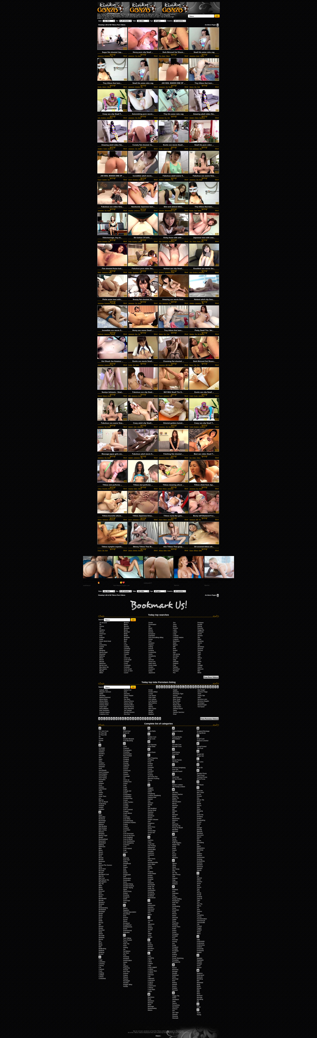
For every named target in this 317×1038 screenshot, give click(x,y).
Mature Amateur (177, 731)
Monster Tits (176, 826)
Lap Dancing (152, 745)
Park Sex (175, 903)
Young (199, 1015)
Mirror (174, 816)
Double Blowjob (128, 739)
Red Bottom (176, 739)
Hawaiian (151, 855)
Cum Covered (128, 809)
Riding (200, 626)
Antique (101, 783)
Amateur (103, 118)
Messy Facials (177, 760)
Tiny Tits (199, 904)
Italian (150, 914)
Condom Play (127, 798)
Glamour (151, 812)
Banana (101, 832)
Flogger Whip (127, 984)
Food (149, 762)
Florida (125, 986)
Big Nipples (201, 334)
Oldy (173, 871)
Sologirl (199, 828)
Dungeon (126, 897)
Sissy (198, 802)
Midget (174, 807)
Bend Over (102, 869)
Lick (149, 976)
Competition (127, 795)
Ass (197, 488)
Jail (149, 922)
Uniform (199, 947)
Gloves (150, 818)
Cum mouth (128, 669)
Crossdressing (128, 821)
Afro (100, 757)
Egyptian (126, 910)
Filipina (150, 645)
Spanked (200, 833)
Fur (149, 782)
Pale (174, 665)
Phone (174, 914)
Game (150, 654)
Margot (150, 710)
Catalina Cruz (104, 714)
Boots (126, 630)
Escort (125, 919)
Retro (174, 977)
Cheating (127, 648)
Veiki (199, 697)
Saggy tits (201, 630)
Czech (126, 673)
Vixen (199, 966)
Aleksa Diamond (104, 697)
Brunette (104, 488)
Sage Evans (177, 707)
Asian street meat (105, 641)
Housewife (151, 885)
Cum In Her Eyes (129, 835)
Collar (125, 789)
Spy (199, 645)
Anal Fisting (103, 776)
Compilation (127, 796)
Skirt (198, 807)
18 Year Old (103, 733)
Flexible (126, 983)
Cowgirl (126, 661)
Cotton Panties (128, 802)
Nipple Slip (176, 845)
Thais (199, 694)
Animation (102, 780)
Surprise (200, 648)
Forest (150, 769)
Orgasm (175, 878)
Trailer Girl (200, 756)
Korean (175, 628)
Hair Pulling (152, 846)
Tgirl (198, 889)
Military (174, 811)
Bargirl (101, 837)
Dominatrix (127, 880)
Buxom (101, 954)
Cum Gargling (128, 837)
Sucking (199, 859)
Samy (175, 710)
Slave (199, 639)
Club (124, 785)
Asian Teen (200, 241)
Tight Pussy (201, 775)
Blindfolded (102, 898)
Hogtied (150, 872)
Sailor (174, 998)
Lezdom (150, 973)
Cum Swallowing (129, 841)
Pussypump (176, 962)
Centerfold (102, 978)
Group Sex (151, 832)
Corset (125, 800)
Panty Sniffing (177, 899)
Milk (173, 813)
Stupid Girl (200, 754)
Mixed (125, 56)
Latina (140, 241)
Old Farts (175, 762)
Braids (101, 928)
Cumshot (126, 845)
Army (100, 791)
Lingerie (176, 639)
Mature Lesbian (177, 785)
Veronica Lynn (202, 699)
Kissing (150, 945)
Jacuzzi (150, 920)
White (199, 673)
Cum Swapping (128, 843)
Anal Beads (102, 770)
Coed (125, 787)
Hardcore (202, 118)
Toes (198, 909)
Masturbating (168, 210)
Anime (101, 781)
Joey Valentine (129, 708)
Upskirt (199, 952)
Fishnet (125, 973)
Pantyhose (175, 901)
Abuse (158, 1036)
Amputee (102, 767)
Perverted (176, 669)
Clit (125, 656)
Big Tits (101, 884)
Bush (125, 639)
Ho (149, 870)
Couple (125, 808)
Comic (125, 793)
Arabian (102, 637)
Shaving (175, 1016)
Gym (149, 834)
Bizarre (126, 623)
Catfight (101, 975)
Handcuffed (152, 849)
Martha (150, 712)
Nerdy (174, 839)
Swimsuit (200, 867)
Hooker (150, 667)
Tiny (168, 118)
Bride (126, 634)
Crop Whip (126, 819)
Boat (100, 906)
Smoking (200, 641)
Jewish (150, 930)
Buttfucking (102, 948)
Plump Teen (176, 927)
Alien (100, 761)
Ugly (199, 663)
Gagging (151, 790)
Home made (152, 665)
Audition (101, 809)
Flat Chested (127, 756)
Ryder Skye (177, 705)
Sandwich (175, 999)
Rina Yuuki (176, 699)
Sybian (199, 870)
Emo (124, 916)
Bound (101, 923)
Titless (168, 56)
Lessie (150, 694)
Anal (106, 550)
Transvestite (201, 922)
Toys (199, 660)
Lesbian (175, 635)
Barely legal (103, 652)
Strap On (200, 768)
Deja (125, 692)
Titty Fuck (200, 748)
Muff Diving (176, 752)
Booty (101, 917)
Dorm (125, 882)
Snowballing (201, 820)
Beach (101, 660)
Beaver (101, 859)
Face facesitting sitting (155, 637)
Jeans (150, 926)
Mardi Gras (151, 827)
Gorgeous (151, 823)
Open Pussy (176, 874)
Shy (199, 637)
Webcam (200, 669)
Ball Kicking (103, 828)
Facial (150, 639)
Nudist (175, 650)
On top (175, 658)
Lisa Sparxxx (152, 701)
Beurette (101, 871)
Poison (175, 695)
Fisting (150, 647)
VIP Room (200, 785)
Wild (129, 396)
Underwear (200, 943)
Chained (126, 748)
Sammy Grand (178, 708)
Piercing (175, 917)
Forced (150, 765)
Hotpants (151, 883)
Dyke (125, 902)
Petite (130, 241)
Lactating (151, 958)
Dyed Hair (126, 901)
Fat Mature (126, 951)
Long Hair (151, 844)
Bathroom (102, 847)
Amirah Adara (103, 703)
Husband (151, 669)
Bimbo (101, 889)
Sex (136, 334)
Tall (198, 876)
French (150, 648)
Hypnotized (151, 898)
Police (174, 930)
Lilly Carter (152, 697)
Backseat (102, 819)
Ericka (126, 697)
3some (101, 738)
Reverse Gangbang (178, 768)
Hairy (149, 842)
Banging (102, 650)
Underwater (201, 941)
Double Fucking (128, 886)
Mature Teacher (177, 794)
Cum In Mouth (128, 839)
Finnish (125, 970)
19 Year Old (103, 735)
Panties (175, 667)
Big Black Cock (104, 874)
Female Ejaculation (129, 912)
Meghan (151, 714)
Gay (149, 658)
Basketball (102, 843)
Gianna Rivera (129, 701)
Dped (150, 628)
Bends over (103, 665)
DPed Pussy (127, 891)
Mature (113, 334)
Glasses (161, 210)
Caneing (102, 964)
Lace (149, 956)
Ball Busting (103, 826)
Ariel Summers (104, 710)
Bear (100, 856)
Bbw (100, 848)
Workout (199, 995)
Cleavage (126, 776)
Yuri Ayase (201, 707)
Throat (199, 895)
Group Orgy (152, 831)
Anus (100, 785)
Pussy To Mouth (177, 828)
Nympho (175, 858)
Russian (200, 628)
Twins (199, 934)
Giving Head (152, 810)
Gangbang (152, 656)
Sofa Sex (200, 791)
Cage (100, 960)
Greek (150, 829)
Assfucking (103, 645)
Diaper (125, 867)
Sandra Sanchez (178, 712)
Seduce (174, 1009)
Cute (124, 850)
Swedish (200, 865)
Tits (112, 56)
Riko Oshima (177, 697)
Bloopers (102, 902)
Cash (126, 645)
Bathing (102, 656)
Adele (101, 694)
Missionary (176, 818)
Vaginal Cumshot (202, 741)
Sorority (199, 829)
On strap (176, 656)
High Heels (151, 859)
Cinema (126, 767)
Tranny (199, 917)
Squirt (199, 846)
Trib (198, 924)
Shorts (200, 634)
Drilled (125, 893)
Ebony (150, 630)
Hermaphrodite (153, 862)
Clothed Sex (127, 782)
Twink (199, 661)
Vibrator (199, 962)
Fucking (143, 210)
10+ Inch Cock (103, 731)
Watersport (200, 975)
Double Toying (128, 888)
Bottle (101, 921)
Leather (150, 963)
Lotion (150, 991)
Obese (174, 863)
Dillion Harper (128, 695)
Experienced (127, 930)
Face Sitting (127, 938)
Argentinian (102, 789)
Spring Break (201, 733)
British (126, 635)
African (101, 632)
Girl (149, 806)
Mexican (175, 805)
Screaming (176, 1005)
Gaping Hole (152, 797)
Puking (174, 954)
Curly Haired (127, 848)
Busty (100, 945)
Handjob (151, 851)
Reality (171, 87)
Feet (149, 641)
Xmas (199, 1007)
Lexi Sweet (152, 695)
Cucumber (126, 830)
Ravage (175, 971)
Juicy (174, 624)
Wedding (200, 979)
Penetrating (176, 906)
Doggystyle (127, 875)
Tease (199, 883)
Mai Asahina (152, 703)
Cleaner (126, 774)
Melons (174, 800)
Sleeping (200, 811)
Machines (176, 641)
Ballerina (102, 822)
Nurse (174, 854)
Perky (174, 908)
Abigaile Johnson (105, 692)
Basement (102, 841)
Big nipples (103, 669)
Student (199, 855)
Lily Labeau (152, 699)
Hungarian (151, 894)
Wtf (198, 1001)
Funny (150, 780)
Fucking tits (152, 652)
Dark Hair (126, 860)
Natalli (175, 690)
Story (198, 852)
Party (174, 904)
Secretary (175, 1007)
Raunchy (175, 970)
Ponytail (175, 936)
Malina (150, 707)
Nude (174, 848)
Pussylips (175, 960)
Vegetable (200, 960)
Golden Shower (153, 819)
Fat (124, 949)
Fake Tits (126, 944)
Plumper (176, 671)
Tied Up (199, 898)
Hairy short (152, 663)
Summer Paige (203, 692)
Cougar (125, 804)
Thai (198, 87)
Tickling (199, 896)
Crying (125, 824)
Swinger (199, 868)
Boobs (100, 87)
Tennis (199, 887)
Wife (198, 990)
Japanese (101, 56)
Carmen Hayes (104, 712)
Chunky (125, 763)
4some (101, 626)
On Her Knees (177, 779)
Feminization (127, 960)
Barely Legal (103, 835)
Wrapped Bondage (203, 731)
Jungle (150, 937)
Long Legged (152, 967)
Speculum (200, 835)
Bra (100, 924)
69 (100, 628)
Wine (198, 994)
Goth (149, 825)
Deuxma (127, 694)
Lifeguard (151, 978)
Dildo (139, 148)
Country (126, 806)
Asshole (101, 805)
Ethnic (125, 921)
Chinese (127, 650)
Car (125, 643)
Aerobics (102, 754)
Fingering (107, 56)
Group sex (151, 661)
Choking (126, 759)
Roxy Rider (177, 701)
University (107, 365)
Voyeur (200, 667)
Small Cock (200, 739)
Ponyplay (175, 934)
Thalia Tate (201, 695)
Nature (174, 837)
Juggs (150, 933)
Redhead (175, 975)
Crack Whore (127, 813)
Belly (100, 867)
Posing (174, 941)
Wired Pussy (201, 779)
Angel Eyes (103, 707)
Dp (149, 626)
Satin (174, 1001)
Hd (149, 857)
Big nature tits (104, 667)
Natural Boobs (177, 737)
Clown (125, 783)
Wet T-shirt (200, 792)
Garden (150, 799)
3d (100, 624)
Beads (101, 854)
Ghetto (150, 805)
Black (126, 624)
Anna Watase (103, 708)
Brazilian (127, 632)
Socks (199, 824)
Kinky (175, 626)
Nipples (191, 334)
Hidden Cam (152, 737)
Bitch (100, 893)
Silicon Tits (200, 800)
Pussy (99, 179)
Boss (100, 919)
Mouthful (175, 829)
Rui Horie (176, 703)
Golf (149, 821)
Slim (198, 813)
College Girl (127, 791)
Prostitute (175, 951)
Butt (125, 641)
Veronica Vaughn (203, 701)
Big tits (101, 671)
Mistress (175, 820)
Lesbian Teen (152, 971)
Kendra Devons (129, 712)
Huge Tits (151, 886)
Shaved (174, 1014)
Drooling (126, 895)
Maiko (150, 705)
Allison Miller (103, 701)
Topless (199, 911)
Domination (152, 624)
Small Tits (200, 815)
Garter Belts (152, 731)
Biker (100, 885)
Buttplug (101, 952)
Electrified (126, 914)
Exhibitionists (127, 927)
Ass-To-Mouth (103, 802)
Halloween (151, 847)
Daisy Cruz (127, 690)
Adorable (102, 750)
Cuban (125, 826)
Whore (165, 488)
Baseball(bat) (103, 839)
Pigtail (174, 919)
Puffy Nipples (176, 843)
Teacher (200, 650)
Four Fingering (153, 758)
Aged (100, 759)
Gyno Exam (152, 752)
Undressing (201, 945)
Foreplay (151, 767)
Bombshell (102, 910)
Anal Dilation (103, 774)
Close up (127, 658)
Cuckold (127, 667)
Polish (174, 932)
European (151, 634)
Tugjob (199, 928)
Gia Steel (127, 699)
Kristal (150, 690)
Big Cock (111, 488)
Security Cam (176, 745)
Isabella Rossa (129, 707)
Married (150, 1003)
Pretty (174, 945)
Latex (175, 630)
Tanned (199, 878)
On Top (174, 873)
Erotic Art (126, 733)
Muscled (175, 831)
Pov (174, 673)
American (102, 634)
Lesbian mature (178, 637)
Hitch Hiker (151, 864)
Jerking (150, 928)
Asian (139, 56)
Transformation (202, 919)
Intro (149, 913)
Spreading (200, 842)
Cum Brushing (128, 741)
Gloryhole (151, 816)
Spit (198, 839)
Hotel (169, 550)
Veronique (201, 703)
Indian (150, 671)
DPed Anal (126, 731)
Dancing (126, 858)
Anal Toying (103, 778)
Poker (174, 928)
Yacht (198, 1013)
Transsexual (201, 921)
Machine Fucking (153, 778)
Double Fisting (128, 884)
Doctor (150, 623)
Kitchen (150, 947)
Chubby (126, 652)
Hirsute (150, 868)
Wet (199, 671)
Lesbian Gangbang (154, 795)
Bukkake (127, 637)
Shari (175, 714)
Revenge (175, 979)
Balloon (101, 824)
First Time (126, 971)
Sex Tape (175, 1012)
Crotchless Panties (129, 822)
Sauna (174, 1003)
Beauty (101, 661)
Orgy (174, 660)
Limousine (151, 980)
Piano (174, 915)
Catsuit (101, 977)
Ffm (124, 964)
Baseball (102, 654)
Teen (199, 652)
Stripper (199, 854)
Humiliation (151, 890)
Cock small (127, 660)
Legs (174, 634)
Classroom (127, 770)
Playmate (175, 923)
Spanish (199, 831)
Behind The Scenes (105, 865)
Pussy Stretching (178, 958)
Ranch (174, 968)
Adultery (191, 118)
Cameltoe (102, 962)
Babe (110, 272)
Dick (124, 869)
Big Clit (101, 876)
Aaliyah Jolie (103, 690)
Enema (150, 632)
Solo (99, 118)
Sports (199, 841)
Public (130, 272)
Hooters (150, 877)
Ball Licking (102, 830)
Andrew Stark (103, 705)
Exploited (151, 635)
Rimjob (174, 984)
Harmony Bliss (129, 705)
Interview (151, 911)
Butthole (101, 950)
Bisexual (102, 891)
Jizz (174, 623)
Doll (124, 876)
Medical (175, 796)
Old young (176, 654)
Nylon (174, 856)
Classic (126, 654)
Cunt (124, 847)
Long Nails (151, 989)
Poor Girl (175, 769)
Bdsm (196, 118)
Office (174, 865)
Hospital (150, 879)
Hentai (150, 860)
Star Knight (201, 690)
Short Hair (175, 777)
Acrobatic (102, 748)
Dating (125, 862)
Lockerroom (152, 986)
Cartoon (101, 969)
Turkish (199, 930)
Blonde (126, 626)
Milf (167, 365)
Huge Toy (151, 888)
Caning (101, 965)
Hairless (150, 840)
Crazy (126, 663)
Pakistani (175, 893)
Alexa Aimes (103, 699)
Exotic (161, 148)
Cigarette (126, 765)
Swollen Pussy (202, 773)
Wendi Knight (202, 705)
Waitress (200, 973)
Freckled (151, 771)
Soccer (199, 822)
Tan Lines (200, 762)
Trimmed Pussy (202, 777)
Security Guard (177, 771)
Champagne (127, 750)
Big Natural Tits (104, 880)
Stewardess (201, 848)
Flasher (125, 979)
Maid (174, 643)
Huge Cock (151, 739)
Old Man (175, 792)
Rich (173, 981)
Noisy (174, 846)
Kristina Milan (153, 692)
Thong (199, 893)
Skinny (104, 87)
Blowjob (126, 628)
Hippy (150, 866)
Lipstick (150, 984)
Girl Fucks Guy (153, 777)
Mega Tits (175, 798)
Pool (173, 938)
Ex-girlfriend (127, 925)
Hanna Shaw (128, 703)
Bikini (160, 488)
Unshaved (200, 950)
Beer (100, 863)
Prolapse (201, 623)
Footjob (150, 764)
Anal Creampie (104, 772)
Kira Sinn (127, 714)
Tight (199, 654)
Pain (173, 891)
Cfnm (125, 746)
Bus (100, 941)
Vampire (199, 958)
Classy (125, 772)
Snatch (199, 818)
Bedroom (102, 663)
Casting (104, 179)
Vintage (200, 665)
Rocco (174, 986)
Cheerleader (127, 754)
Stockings (201, 647)
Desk (125, 865)
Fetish (105, 148)
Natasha (176, 692)
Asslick (101, 647)
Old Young (175, 869)
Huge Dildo (151, 746)
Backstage (102, 821)
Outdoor (175, 663)
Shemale (201, 632)
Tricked (199, 926)
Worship (199, 997)
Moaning (175, 824)
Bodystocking (103, 908)
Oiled (200, 550)
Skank (199, 803)
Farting (125, 947)
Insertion (151, 907)
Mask (149, 1004)
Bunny (101, 939)
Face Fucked (127, 940)
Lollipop (150, 988)
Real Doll (175, 754)
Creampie (127, 665)
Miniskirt (175, 815)
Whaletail (200, 982)
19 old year (103, 623)
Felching (126, 957)
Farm (125, 946)
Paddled (175, 890)
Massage (151, 1006)
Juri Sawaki (128, 710)
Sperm (200, 643)
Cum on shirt (128, 671)
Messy (174, 803)
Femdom (151, 643)
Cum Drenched (128, 834)
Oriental (137, 87)
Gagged (150, 788)
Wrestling (200, 999)
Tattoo (199, 880)
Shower (100, 396)
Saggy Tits (175, 996)
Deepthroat (127, 863)
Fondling (151, 760)
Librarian (151, 975)
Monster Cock (177, 746)
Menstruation (176, 802)
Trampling (200, 915)
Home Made (152, 873)
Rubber (174, 988)
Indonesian (151, 905)
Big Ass (101, 800)
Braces (101, 926)
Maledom (151, 1001)
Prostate (175, 949)
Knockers (151, 948)
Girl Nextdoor (152, 808)
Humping (151, 892)
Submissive (201, 857)
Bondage (102, 911)
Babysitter (102, 817)
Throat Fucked (201, 746)
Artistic (101, 792)
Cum (124, 832)
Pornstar (175, 940)
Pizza (174, 921)
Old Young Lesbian (178, 787)
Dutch (125, 899)
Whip (198, 984)
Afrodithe (102, 695)
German (151, 660)
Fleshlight (126, 981)
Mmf (174, 648)
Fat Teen (126, 953)
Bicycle (101, 872)
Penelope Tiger (178, 694)
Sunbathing (201, 861)
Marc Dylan (152, 708)
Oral (173, 876)
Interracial (171, 427)
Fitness (125, 977)
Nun (174, 652)
